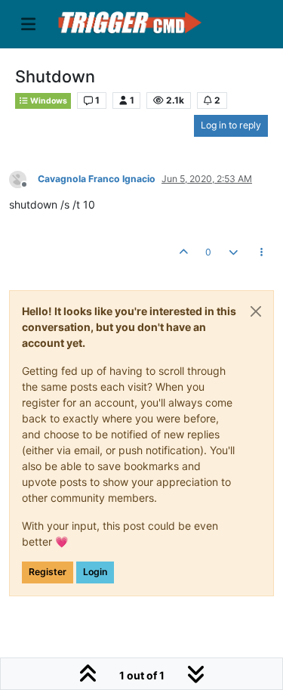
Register (47, 571)
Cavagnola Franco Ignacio (96, 178)
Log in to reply (231, 125)
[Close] (255, 311)
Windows (48, 101)
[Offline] (23, 178)
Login (95, 571)
